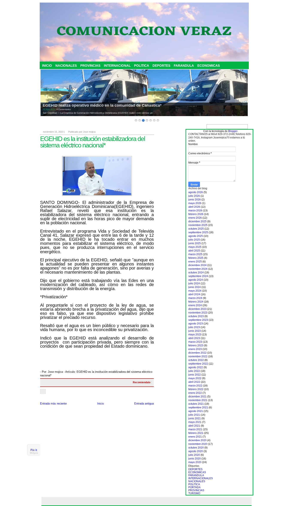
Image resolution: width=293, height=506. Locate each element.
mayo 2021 (194, 422)
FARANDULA (184, 65)
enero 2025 (195, 261)
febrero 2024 (195, 301)
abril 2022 (194, 381)
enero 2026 (195, 217)
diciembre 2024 (197, 265)
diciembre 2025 (197, 221)
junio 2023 (194, 330)
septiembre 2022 (198, 363)
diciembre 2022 (197, 352)
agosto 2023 (195, 323)
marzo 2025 (195, 254)
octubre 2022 (196, 360)
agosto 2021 (195, 411)
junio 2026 (194, 199)
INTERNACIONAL (117, 65)
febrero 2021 (195, 433)
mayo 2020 (194, 462)
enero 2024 (195, 305)
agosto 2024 (195, 279)
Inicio (100, 403)
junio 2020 (194, 458)
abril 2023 (194, 338)
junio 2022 (194, 374)
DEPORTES (161, 65)
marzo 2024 (195, 298)
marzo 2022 (195, 385)
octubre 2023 (196, 316)
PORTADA (194, 487)
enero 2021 (195, 436)
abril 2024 (194, 294)
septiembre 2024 (198, 276)
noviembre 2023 (197, 312)
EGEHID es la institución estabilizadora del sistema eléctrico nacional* (92, 142)
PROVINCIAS (90, 65)
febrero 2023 (195, 345)
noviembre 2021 (197, 400)
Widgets (34, 453)
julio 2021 (194, 414)
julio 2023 (194, 327)
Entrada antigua (144, 403)
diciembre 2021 (197, 396)
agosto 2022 (195, 367)
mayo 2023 (194, 334)
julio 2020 (194, 454)
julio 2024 (194, 283)
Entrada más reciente (53, 403)
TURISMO (194, 493)
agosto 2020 (195, 451)
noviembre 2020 (197, 443)
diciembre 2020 (197, 440)
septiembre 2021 (198, 407)
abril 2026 (194, 206)
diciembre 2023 (197, 309)
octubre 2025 (196, 228)
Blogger (232, 131)
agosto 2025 (195, 236)
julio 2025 (194, 239)
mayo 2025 (194, 246)
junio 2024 (194, 287)
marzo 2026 (195, 210)
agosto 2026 (195, 192)
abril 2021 (194, 425)
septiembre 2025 (198, 232)
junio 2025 (194, 243)
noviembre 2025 (197, 225)
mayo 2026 (194, 203)
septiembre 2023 (198, 319)
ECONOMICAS (208, 65)
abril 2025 (194, 250)
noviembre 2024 (197, 268)
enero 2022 (195, 392)
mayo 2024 (194, 290)
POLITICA (141, 65)
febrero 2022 (195, 389)
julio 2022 (194, 371)
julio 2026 (194, 195)
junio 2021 (194, 418)
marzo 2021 (195, 429)
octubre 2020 (196, 447)
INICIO (47, 65)
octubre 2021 (196, 403)
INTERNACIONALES (200, 478)
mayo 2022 (194, 378)
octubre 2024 (196, 272)
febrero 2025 (195, 257)
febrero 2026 (195, 214)
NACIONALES (66, 65)
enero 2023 (195, 349)
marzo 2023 (195, 341)
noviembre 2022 (197, 356)
